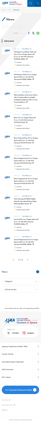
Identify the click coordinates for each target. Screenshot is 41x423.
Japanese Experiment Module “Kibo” (15, 346)
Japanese (5, 410)
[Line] (38, 34)
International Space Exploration (13, 362)
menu (37, 3)
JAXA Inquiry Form (7, 405)
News (9, 10)
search (30, 3)
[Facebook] (29, 34)
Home (3, 10)
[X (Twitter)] (33, 34)
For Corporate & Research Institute (18, 390)
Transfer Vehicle (7, 354)
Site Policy (5, 400)
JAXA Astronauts (7, 369)
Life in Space (6, 377)
